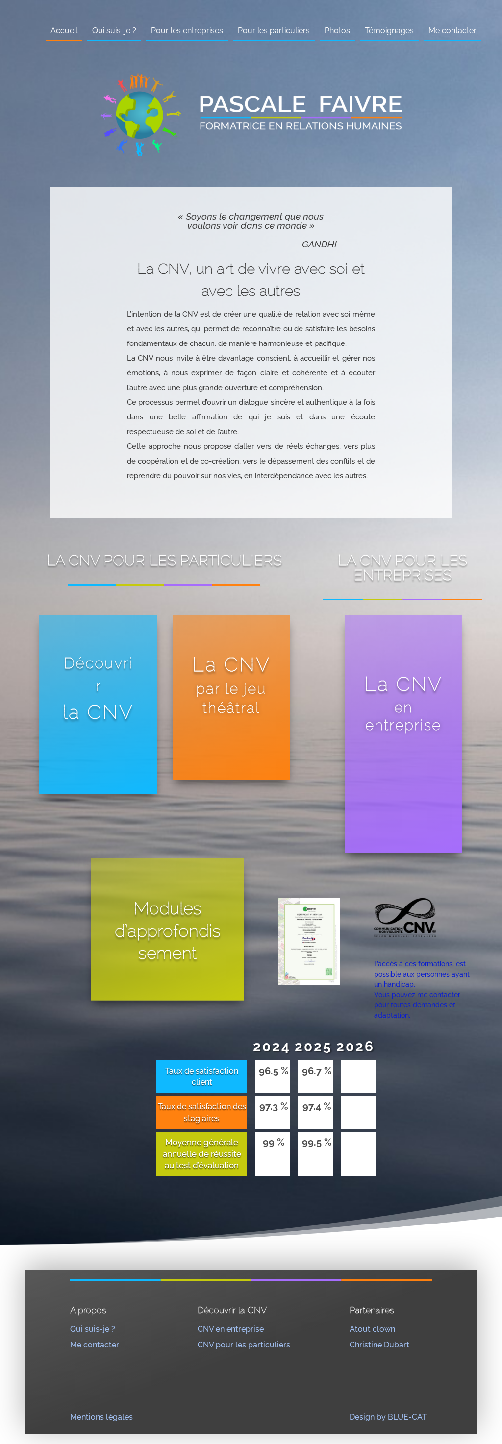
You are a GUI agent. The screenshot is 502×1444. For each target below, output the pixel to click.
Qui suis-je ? (114, 30)
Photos (337, 30)
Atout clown (372, 1329)
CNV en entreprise (231, 1329)
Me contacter (452, 30)
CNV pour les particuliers (244, 1344)
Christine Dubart (379, 1344)
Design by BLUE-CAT (388, 1416)
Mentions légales (101, 1416)
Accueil (63, 30)
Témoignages (389, 30)
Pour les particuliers (274, 30)
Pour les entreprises (187, 30)
